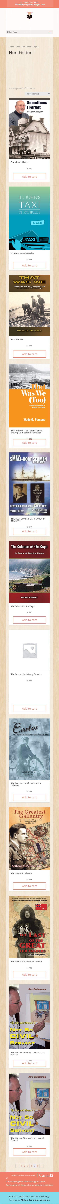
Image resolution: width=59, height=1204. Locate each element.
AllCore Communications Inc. (35, 1200)
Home (11, 46)
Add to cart (29, 177)
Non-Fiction (26, 46)
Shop (18, 46)
